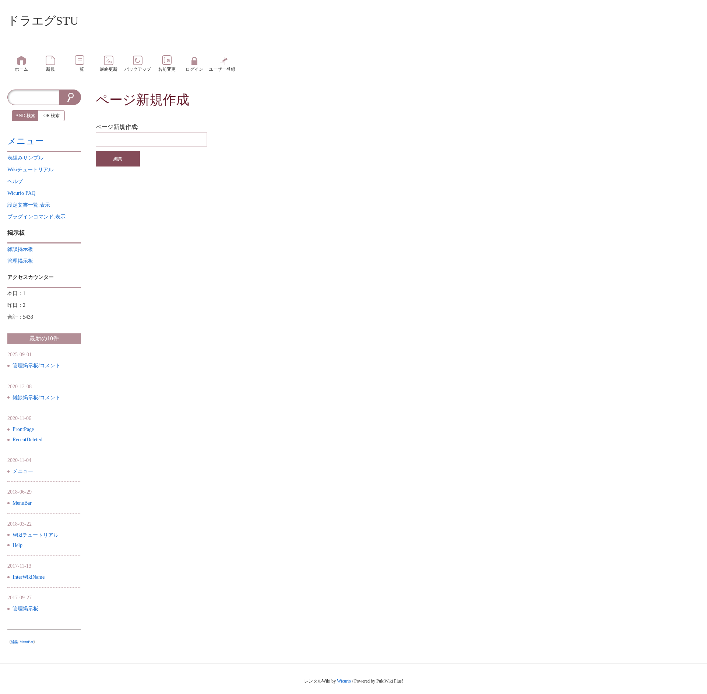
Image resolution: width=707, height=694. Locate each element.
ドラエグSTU (42, 20)
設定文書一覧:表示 (28, 205)
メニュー (25, 141)
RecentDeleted (27, 439)
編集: (22, 642)
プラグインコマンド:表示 (36, 217)
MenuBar (22, 503)
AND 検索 (25, 115)
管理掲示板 (25, 608)
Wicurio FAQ (21, 193)
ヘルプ (15, 181)
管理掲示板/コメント (36, 365)
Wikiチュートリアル (36, 535)
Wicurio (344, 681)
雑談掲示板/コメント (36, 397)
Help (17, 545)
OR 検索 (51, 115)
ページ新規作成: (117, 127)
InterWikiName (29, 577)
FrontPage (23, 429)
